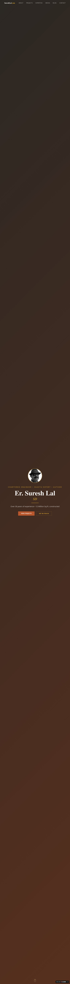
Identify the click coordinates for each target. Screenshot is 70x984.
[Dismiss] (68, 982)
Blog (54, 3)
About (21, 3)
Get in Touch (44, 513)
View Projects (26, 513)
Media (47, 3)
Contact (62, 3)
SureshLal (9, 3)
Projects (29, 3)
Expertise (39, 3)
